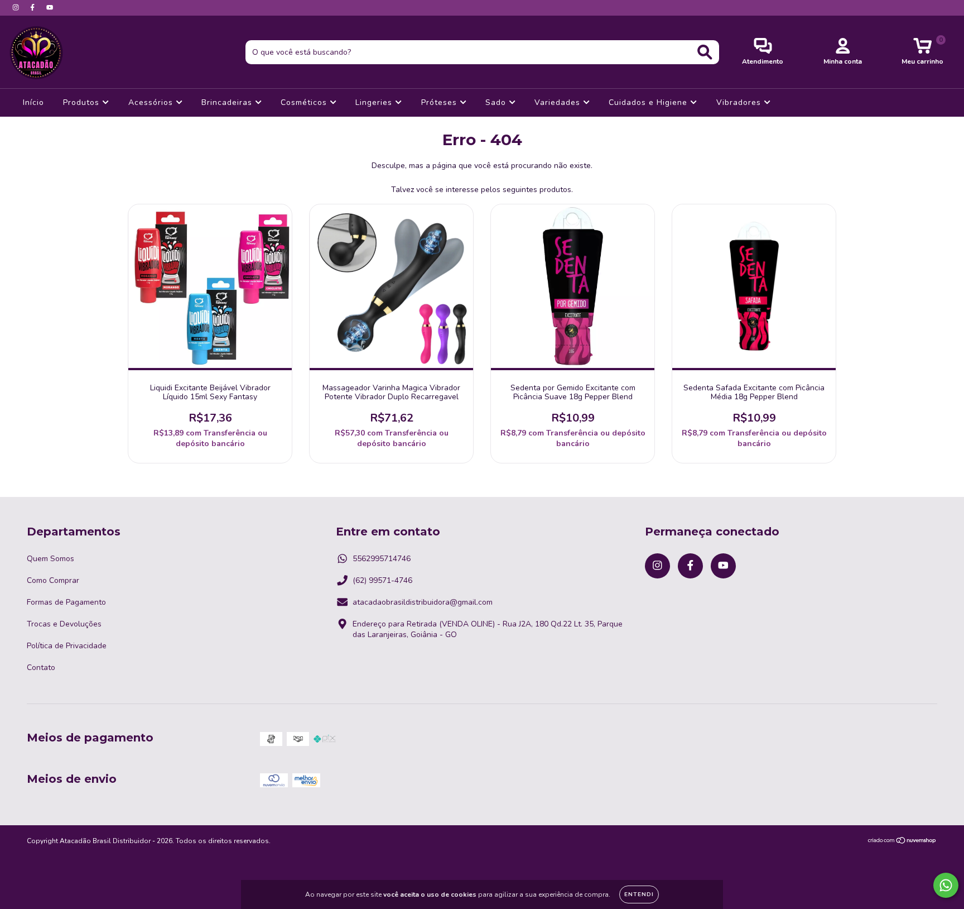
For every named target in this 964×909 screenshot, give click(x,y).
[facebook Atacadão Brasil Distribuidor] (33, 7)
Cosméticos (305, 102)
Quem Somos (50, 558)
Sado (497, 102)
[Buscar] (705, 52)
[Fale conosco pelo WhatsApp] (945, 885)
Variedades (558, 102)
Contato (41, 667)
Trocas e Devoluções (64, 624)
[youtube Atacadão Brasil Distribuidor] (49, 7)
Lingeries (375, 102)
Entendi (639, 894)
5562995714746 (382, 558)
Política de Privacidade (67, 645)
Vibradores (740, 102)
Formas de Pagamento (66, 602)
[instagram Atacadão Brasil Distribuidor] (16, 7)
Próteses (440, 102)
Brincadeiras (228, 102)
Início (33, 102)
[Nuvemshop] (902, 842)
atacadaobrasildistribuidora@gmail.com (423, 602)
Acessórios (152, 102)
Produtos (82, 102)
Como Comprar (53, 580)
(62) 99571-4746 (382, 580)
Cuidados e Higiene (649, 102)
